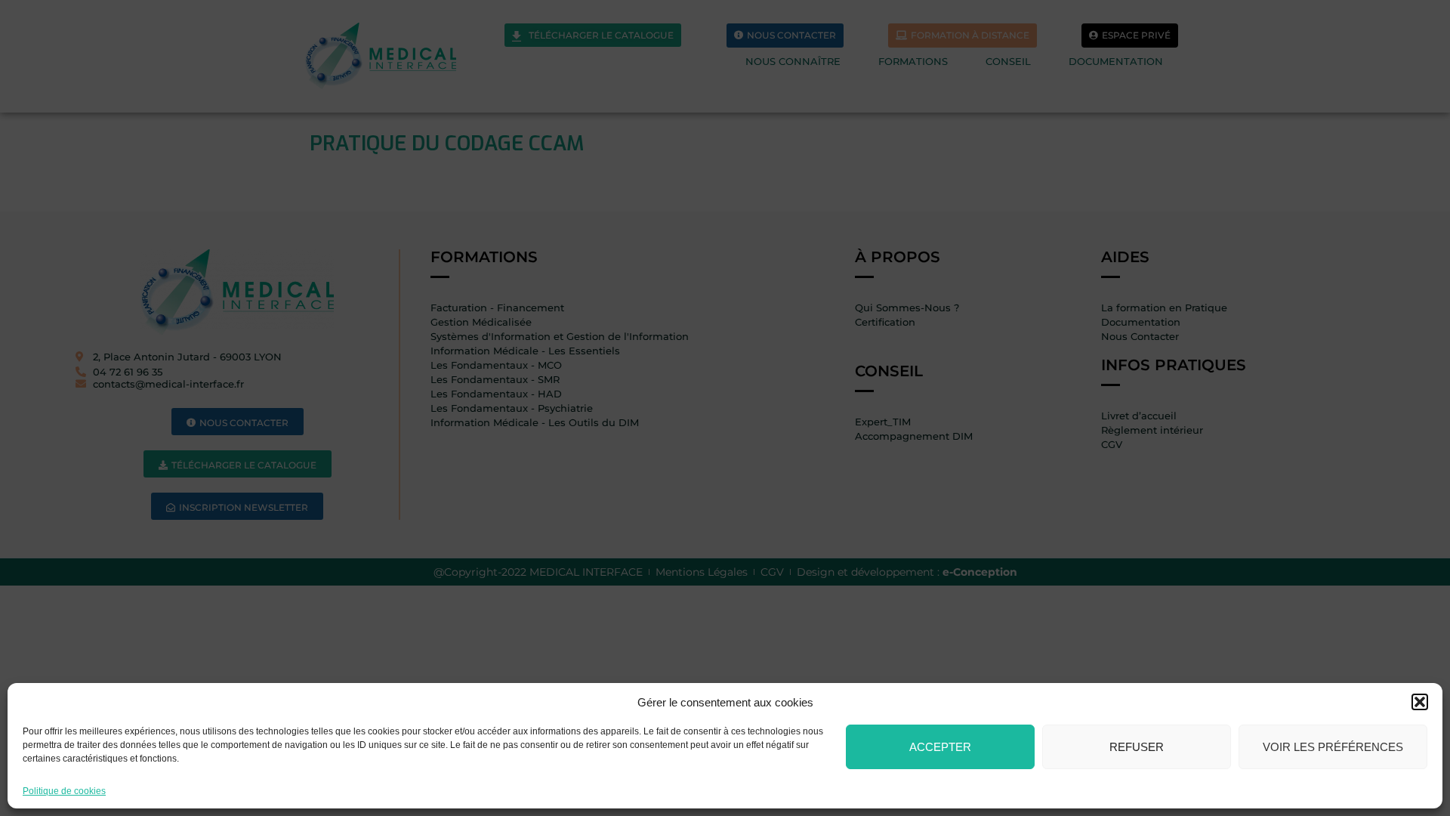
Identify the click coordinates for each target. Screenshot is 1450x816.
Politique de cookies (64, 791)
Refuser (1136, 746)
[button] (1419, 701)
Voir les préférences (1333, 746)
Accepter (940, 746)
